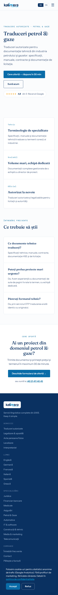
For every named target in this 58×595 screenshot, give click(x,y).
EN (46, 5)
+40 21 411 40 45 (35, 381)
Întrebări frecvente (13, 551)
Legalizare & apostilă (13, 433)
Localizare (8, 443)
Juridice (7, 496)
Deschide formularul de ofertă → (29, 373)
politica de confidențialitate (20, 579)
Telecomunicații (11, 539)
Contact (8, 556)
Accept (13, 586)
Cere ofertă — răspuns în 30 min (24, 74)
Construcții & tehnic (13, 529)
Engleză (7, 460)
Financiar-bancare (13, 500)
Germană (8, 464)
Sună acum (13, 84)
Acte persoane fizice (13, 438)
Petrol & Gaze (10, 515)
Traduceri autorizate (13, 428)
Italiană (7, 474)
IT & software (10, 524)
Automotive (9, 520)
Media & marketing (13, 534)
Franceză (8, 469)
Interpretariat (10, 447)
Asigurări (8, 510)
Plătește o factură (12, 561)
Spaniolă (8, 479)
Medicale (8, 505)
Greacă (7, 483)
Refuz (28, 586)
